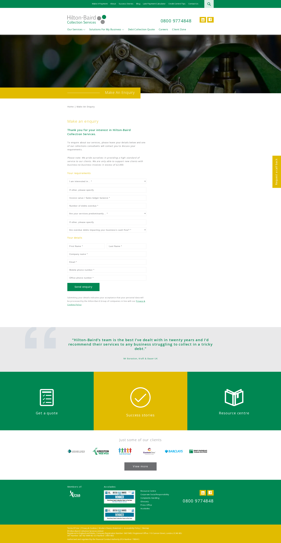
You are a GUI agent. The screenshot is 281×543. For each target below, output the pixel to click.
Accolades (145, 508)
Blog (138, 3)
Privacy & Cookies (89, 528)
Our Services (74, 29)
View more (140, 466)
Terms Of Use (73, 528)
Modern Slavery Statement (110, 528)
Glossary (144, 501)
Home (70, 106)
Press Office (146, 505)
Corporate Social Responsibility (154, 494)
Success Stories (126, 3)
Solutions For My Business (105, 29)
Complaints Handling (149, 498)
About (113, 3)
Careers (163, 29)
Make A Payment (100, 3)
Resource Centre (148, 491)
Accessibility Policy (132, 528)
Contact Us (193, 3)
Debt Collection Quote (141, 29)
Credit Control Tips (177, 3)
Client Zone (179, 29)
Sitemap (145, 528)
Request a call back (276, 172)
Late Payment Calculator (154, 3)
